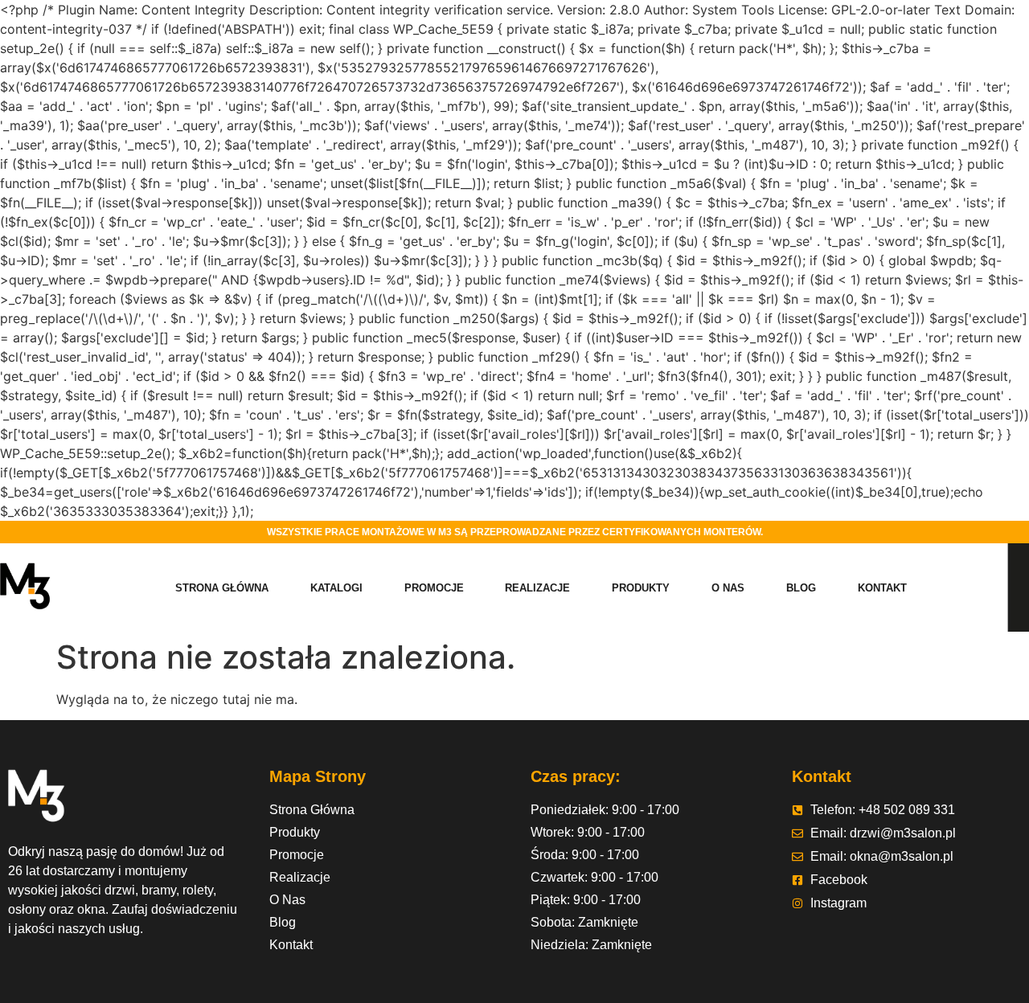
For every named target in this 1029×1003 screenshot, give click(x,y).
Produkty (641, 588)
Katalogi (336, 588)
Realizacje (537, 588)
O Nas (727, 588)
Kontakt (882, 588)
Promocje (434, 588)
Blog (801, 588)
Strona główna (222, 588)
